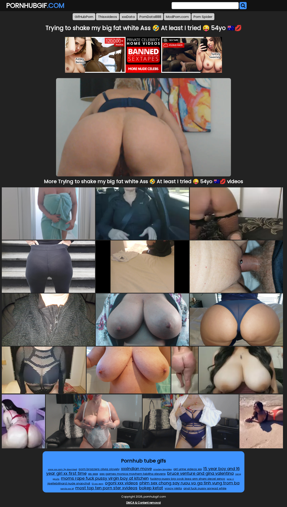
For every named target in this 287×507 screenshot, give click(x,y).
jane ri (230, 478)
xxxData (128, 16)
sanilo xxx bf (67, 488)
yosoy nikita (173, 488)
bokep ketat (151, 488)
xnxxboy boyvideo (162, 469)
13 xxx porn (97, 483)
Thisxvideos (107, 16)
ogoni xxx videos (121, 483)
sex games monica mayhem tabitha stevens (133, 474)
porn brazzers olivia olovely (99, 469)
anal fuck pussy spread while (204, 488)
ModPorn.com (177, 16)
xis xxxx (93, 474)
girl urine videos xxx (187, 469)
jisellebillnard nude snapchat (69, 483)
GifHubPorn (84, 16)
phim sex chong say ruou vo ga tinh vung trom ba (189, 483)
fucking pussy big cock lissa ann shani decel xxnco (187, 479)
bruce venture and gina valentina (200, 473)
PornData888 (150, 16)
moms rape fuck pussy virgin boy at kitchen (105, 478)
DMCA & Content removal (143, 503)
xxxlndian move (136, 468)
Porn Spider (203, 16)
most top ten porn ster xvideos (106, 488)
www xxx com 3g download (62, 469)
